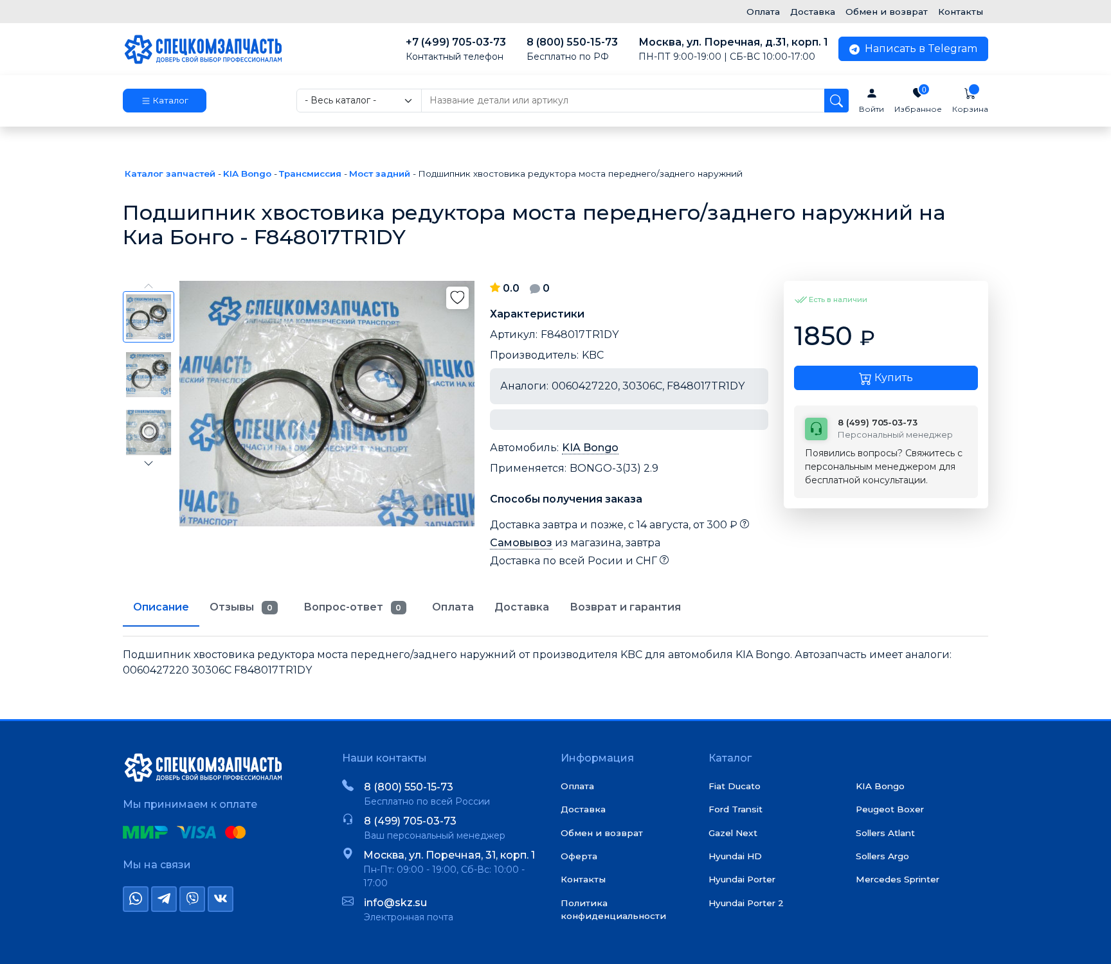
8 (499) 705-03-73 (410, 821)
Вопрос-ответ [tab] (352, 607)
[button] (164, 101)
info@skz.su (395, 903)
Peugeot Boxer (890, 809)
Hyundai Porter (742, 879)
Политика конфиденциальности (613, 909)
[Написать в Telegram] (164, 899)
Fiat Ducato (735, 786)
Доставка (812, 11)
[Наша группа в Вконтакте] (220, 899)
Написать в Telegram (919, 48)
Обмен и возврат (886, 11)
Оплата (763, 11)
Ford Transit (736, 809)
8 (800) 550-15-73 (572, 49)
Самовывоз (521, 543)
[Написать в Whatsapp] (136, 899)
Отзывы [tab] (241, 607)
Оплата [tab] (453, 607)
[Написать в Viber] (192, 899)
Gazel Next (733, 833)
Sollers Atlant (885, 833)
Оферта (579, 856)
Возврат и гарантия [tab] (625, 607)
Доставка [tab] (521, 607)
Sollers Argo (882, 856)
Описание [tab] (161, 607)
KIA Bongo (590, 448)
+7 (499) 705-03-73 (456, 49)
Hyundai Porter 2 (746, 903)
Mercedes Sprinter (897, 879)
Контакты (960, 11)
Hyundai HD (735, 856)
